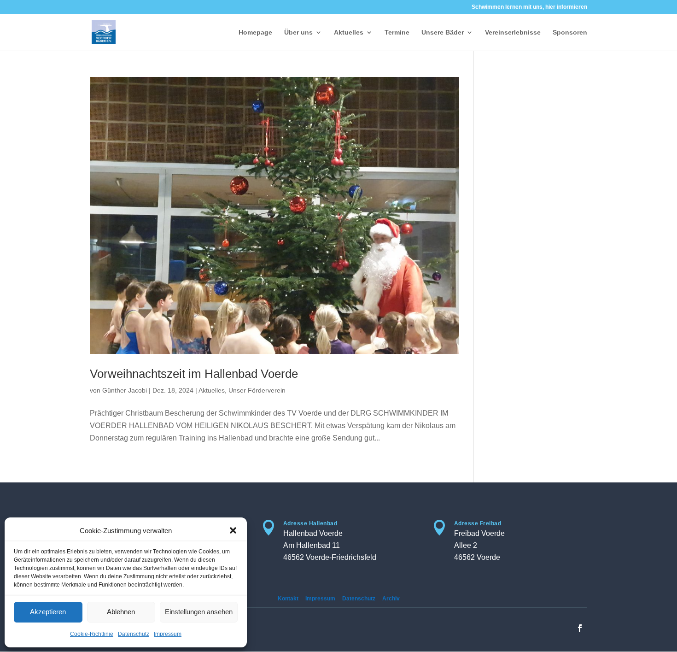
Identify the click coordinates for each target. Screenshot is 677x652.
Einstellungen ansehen (199, 612)
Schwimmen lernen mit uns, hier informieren (529, 7)
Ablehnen (121, 612)
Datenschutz (133, 634)
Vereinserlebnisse (513, 32)
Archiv (391, 598)
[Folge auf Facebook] (579, 628)
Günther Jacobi (124, 390)
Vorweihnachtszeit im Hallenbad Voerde (194, 374)
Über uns (298, 32)
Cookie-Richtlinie (91, 634)
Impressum (167, 634)
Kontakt (288, 598)
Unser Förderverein (257, 390)
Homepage (255, 32)
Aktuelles (348, 32)
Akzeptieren (48, 612)
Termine (397, 32)
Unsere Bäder (442, 32)
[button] (233, 530)
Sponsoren (570, 32)
